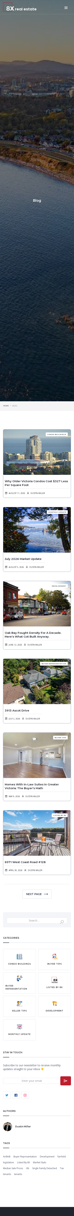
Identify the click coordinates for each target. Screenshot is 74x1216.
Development (47, 1156)
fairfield (61, 1156)
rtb (27, 1168)
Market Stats (39, 1162)
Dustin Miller (38, 493)
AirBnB (6, 1156)
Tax (62, 1168)
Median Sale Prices (13, 1168)
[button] (60, 8)
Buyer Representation (25, 1156)
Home (6, 406)
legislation (8, 1162)
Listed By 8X (23, 1162)
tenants (7, 1174)
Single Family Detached (44, 1168)
